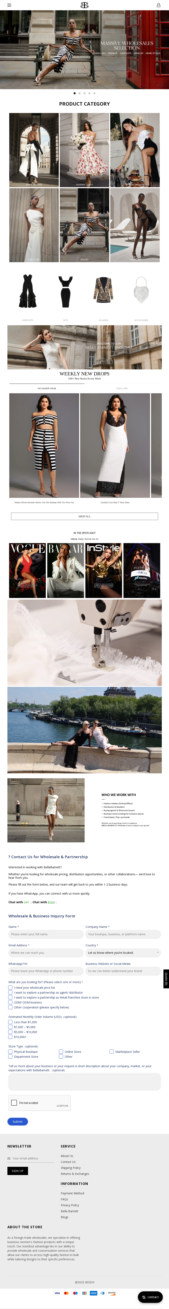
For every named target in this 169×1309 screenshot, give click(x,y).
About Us (67, 1156)
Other (68, 1057)
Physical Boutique (26, 1052)
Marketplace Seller (127, 1052)
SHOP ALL (85, 516)
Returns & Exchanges (75, 1174)
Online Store (73, 1052)
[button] (159, 445)
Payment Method (72, 1193)
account (159, 5)
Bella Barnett (69, 1211)
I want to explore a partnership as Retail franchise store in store (56, 997)
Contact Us (68, 1162)
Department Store (26, 1057)
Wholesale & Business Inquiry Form (41, 916)
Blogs (64, 1217)
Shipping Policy (71, 1168)
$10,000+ (20, 1037)
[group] (44, 449)
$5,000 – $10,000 (25, 1032)
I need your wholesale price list (34, 988)
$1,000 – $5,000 (24, 1027)
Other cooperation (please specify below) (41, 1007)
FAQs (64, 1199)
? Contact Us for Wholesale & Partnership (48, 857)
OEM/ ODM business (28, 1002)
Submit (17, 1121)
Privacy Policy (70, 1205)
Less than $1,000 (25, 1022)
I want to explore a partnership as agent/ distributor (48, 992)
